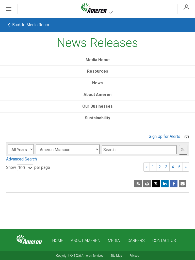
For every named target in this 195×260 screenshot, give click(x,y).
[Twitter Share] (156, 183)
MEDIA (114, 240)
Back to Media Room (30, 24)
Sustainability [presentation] (97, 118)
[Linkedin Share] (165, 183)
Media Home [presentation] (98, 59)
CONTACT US (164, 240)
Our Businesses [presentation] (97, 106)
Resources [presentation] (97, 71)
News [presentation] (97, 82)
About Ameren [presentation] (97, 94)
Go (183, 149)
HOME (57, 240)
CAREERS (136, 240)
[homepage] (29, 239)
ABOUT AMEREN (85, 240)
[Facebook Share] (173, 183)
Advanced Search (21, 159)
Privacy (134, 255)
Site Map (116, 255)
